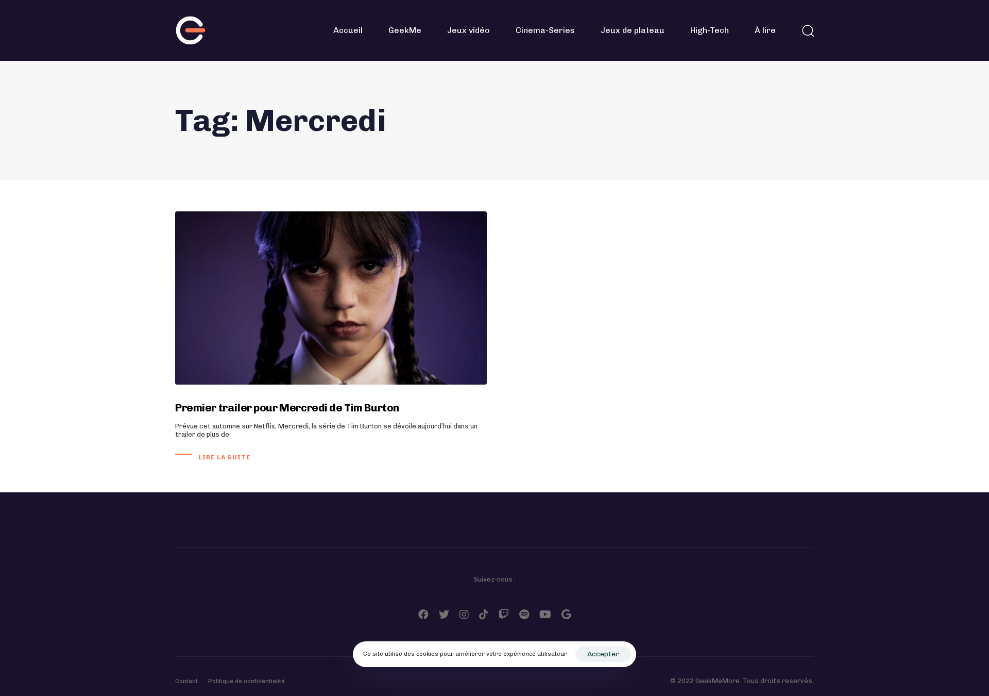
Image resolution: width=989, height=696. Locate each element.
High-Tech (709, 30)
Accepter (603, 654)
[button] (808, 30)
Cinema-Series (545, 30)
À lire (765, 30)
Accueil (348, 30)
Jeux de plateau (632, 30)
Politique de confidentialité (246, 681)
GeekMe (404, 30)
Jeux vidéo (468, 30)
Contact (186, 681)
